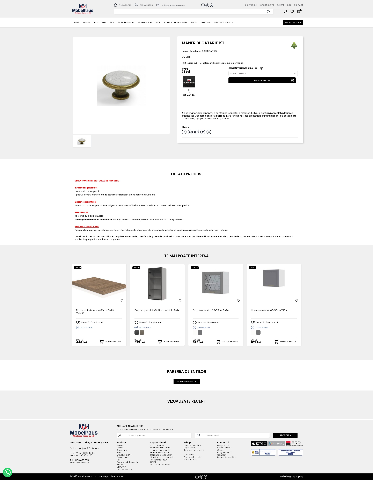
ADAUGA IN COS (262, 80)
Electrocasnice (223, 22)
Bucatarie (100, 22)
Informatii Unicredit (160, 464)
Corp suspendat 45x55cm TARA (269, 310)
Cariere (280, 5)
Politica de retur (158, 460)
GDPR (153, 462)
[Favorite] (122, 300)
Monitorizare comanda (162, 457)
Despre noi (223, 445)
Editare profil (190, 459)
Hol (158, 22)
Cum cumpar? (158, 445)
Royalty (299, 476)
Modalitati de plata (160, 447)
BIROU (194, 22)
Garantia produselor (161, 455)
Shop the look (293, 22)
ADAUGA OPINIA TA (186, 381)
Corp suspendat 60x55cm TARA (211, 310)
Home (185, 51)
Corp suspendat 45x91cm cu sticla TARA (157, 310)
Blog (289, 5)
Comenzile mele (192, 457)
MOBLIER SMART (126, 22)
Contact (298, 5)
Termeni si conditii (159, 452)
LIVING (76, 22)
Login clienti (190, 447)
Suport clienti (266, 5)
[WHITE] (195, 332)
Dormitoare (145, 22)
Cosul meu (189, 454)
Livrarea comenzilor (160, 450)
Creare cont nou (193, 445)
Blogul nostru (224, 452)
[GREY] (200, 332)
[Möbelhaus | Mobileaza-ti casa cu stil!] (82, 12)
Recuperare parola (194, 450)
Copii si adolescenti (175, 22)
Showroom (251, 5)
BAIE (112, 22)
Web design (286, 476)
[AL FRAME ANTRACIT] (136, 332)
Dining (86, 22)
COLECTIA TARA (209, 51)
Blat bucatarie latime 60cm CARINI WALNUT (95, 312)
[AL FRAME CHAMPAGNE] (142, 332)
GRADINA (205, 22)
